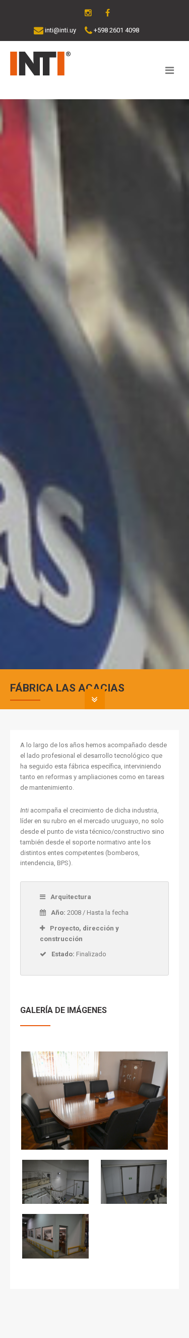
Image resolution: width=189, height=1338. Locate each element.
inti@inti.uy (60, 30)
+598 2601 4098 (116, 30)
